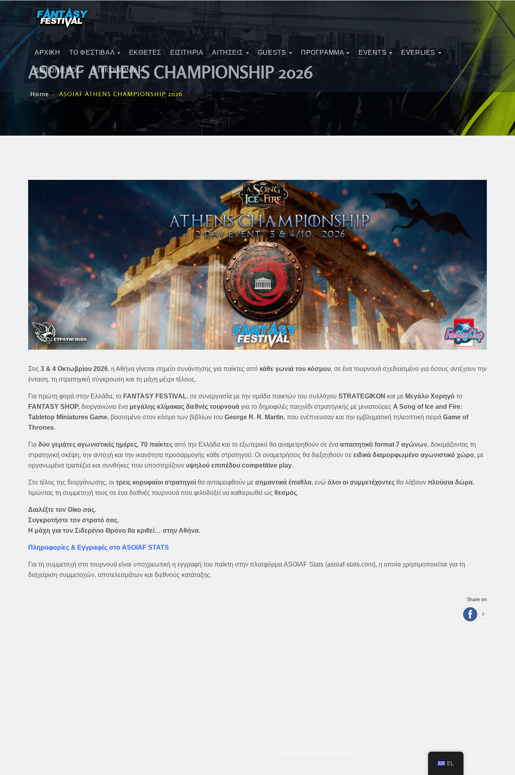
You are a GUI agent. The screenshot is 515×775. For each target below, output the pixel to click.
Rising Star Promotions (315, 753)
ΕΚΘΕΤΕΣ (145, 52)
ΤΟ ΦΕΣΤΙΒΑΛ (92, 52)
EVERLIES (419, 52)
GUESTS (273, 52)
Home (39, 94)
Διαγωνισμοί (57, 70)
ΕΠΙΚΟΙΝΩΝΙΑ (116, 70)
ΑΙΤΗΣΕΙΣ (228, 52)
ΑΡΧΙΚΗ (47, 52)
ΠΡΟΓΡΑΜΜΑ (323, 52)
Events (373, 52)
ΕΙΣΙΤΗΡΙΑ (186, 52)
